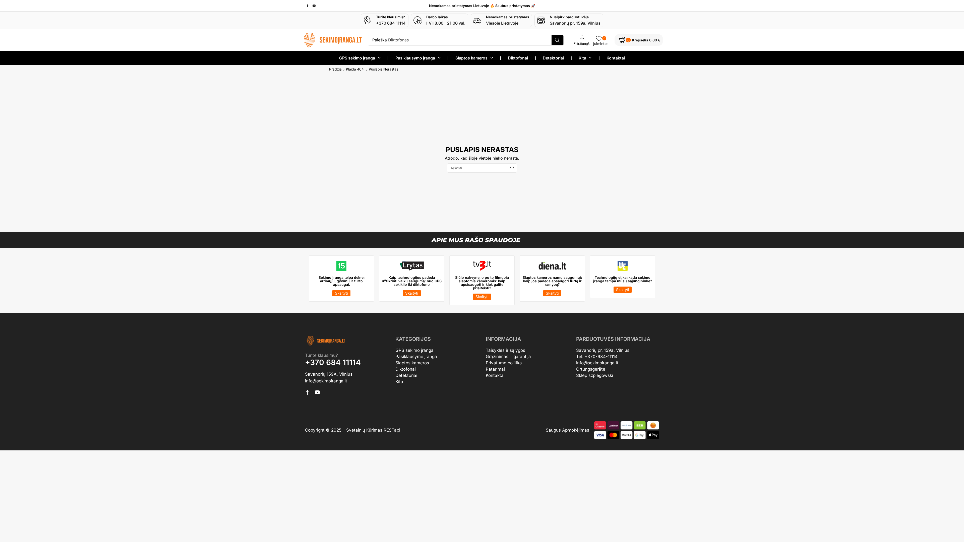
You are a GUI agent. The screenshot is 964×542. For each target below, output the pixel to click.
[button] (639, 40)
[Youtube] (314, 5)
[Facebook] (307, 5)
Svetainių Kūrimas (364, 430)
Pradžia (335, 69)
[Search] (557, 40)
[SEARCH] (512, 168)
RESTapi (392, 430)
